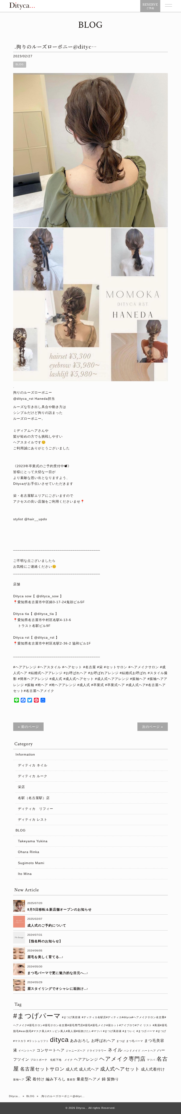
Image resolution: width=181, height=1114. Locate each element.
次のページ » (152, 727)
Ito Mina (25, 874)
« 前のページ (28, 727)
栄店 (21, 787)
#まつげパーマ (37, 1016)
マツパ (151, 1059)
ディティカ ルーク (32, 776)
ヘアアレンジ (86, 1059)
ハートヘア (149, 1050)
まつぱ (120, 1041)
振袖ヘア (19, 1079)
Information (25, 754)
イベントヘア (26, 1050)
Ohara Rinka (28, 852)
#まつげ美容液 (71, 1017)
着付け (39, 1079)
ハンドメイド (132, 1050)
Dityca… (15, 1096)
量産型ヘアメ (89, 1079)
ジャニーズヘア (76, 1050)
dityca (59, 1039)
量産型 (71, 1079)
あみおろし (80, 1040)
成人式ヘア (89, 1069)
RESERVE (150, 6)
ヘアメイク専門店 (122, 1059)
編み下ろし (56, 1079)
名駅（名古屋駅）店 (34, 798)
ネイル (115, 1049)
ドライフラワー (97, 1050)
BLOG (20, 64)
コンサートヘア (51, 1050)
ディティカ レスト (32, 819)
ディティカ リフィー (35, 809)
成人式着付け (153, 1069)
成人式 (72, 1069)
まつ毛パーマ (134, 1041)
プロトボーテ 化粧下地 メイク (51, 1059)
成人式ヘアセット (120, 1068)
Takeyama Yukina (33, 841)
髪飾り (113, 1079)
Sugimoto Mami (31, 863)
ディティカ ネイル (32, 765)
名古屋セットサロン (42, 1068)
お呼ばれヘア (103, 1040)
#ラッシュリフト (38, 1041)
